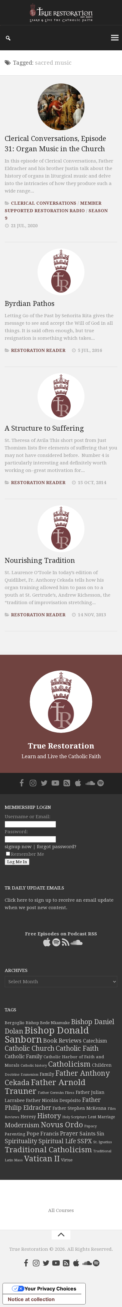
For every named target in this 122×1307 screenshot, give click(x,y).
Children (102, 1065)
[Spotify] (100, 783)
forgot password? (56, 846)
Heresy (28, 1116)
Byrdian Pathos (29, 304)
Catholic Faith (77, 1048)
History (49, 1116)
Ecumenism (29, 1075)
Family (47, 1074)
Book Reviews (62, 1040)
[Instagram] (33, 783)
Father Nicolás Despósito (53, 1100)
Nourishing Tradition (40, 560)
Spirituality (21, 1141)
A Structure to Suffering (44, 428)
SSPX (84, 1141)
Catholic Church (29, 1048)
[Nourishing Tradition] (61, 528)
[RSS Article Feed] (66, 783)
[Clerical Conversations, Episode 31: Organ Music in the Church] (61, 106)
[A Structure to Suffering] (61, 396)
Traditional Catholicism (48, 1149)
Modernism (22, 1125)
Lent (92, 1116)
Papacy (90, 1126)
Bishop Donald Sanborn (47, 1035)
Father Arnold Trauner (45, 1087)
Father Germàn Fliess (56, 1092)
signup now (18, 846)
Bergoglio (14, 1022)
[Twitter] (44, 783)
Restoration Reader (38, 350)
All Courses (61, 1210)
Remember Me (27, 854)
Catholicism (69, 1064)
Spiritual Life (57, 1141)
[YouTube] (55, 783)
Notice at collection (31, 1299)
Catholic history (34, 1066)
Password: (16, 831)
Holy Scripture (74, 1117)
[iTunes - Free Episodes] (78, 783)
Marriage (106, 1117)
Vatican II (42, 1158)
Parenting (15, 1133)
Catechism (95, 1041)
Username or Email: (27, 816)
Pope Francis (43, 1134)
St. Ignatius (102, 1142)
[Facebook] (21, 783)
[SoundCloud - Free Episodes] (89, 783)
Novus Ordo (62, 1124)
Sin (100, 1134)
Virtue (67, 1160)
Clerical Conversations (43, 203)
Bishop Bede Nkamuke (48, 1022)
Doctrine (12, 1074)
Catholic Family (23, 1056)
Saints (87, 1133)
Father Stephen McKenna (79, 1108)
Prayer (69, 1133)
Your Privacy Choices (50, 1288)
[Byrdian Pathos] (61, 271)
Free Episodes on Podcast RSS (61, 934)
